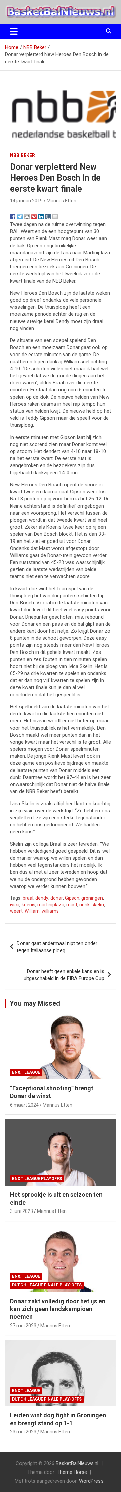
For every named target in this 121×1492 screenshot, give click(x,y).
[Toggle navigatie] (14, 31)
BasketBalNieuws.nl (77, 1463)
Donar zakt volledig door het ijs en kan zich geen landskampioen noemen (57, 1309)
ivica (14, 904)
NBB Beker (22, 155)
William (32, 911)
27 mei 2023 (23, 1325)
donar (56, 898)
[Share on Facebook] (12, 216)
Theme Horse (72, 1472)
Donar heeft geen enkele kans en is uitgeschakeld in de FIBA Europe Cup (64, 974)
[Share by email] (55, 216)
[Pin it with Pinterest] (34, 216)
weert (16, 911)
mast (71, 904)
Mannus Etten (61, 200)
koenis (28, 904)
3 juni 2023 (21, 1211)
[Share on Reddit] (27, 216)
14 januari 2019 (26, 200)
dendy (41, 898)
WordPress (91, 1481)
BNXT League (26, 1072)
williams (50, 911)
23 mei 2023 (23, 1431)
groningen (92, 898)
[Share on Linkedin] (41, 216)
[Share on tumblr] (48, 216)
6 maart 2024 (24, 1105)
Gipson (72, 898)
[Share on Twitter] (20, 216)
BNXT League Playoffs (37, 1178)
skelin (98, 904)
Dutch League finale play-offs (47, 1285)
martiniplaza (50, 904)
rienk (84, 904)
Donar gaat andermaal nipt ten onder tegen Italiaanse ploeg (57, 947)
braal (28, 898)
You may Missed (35, 1003)
